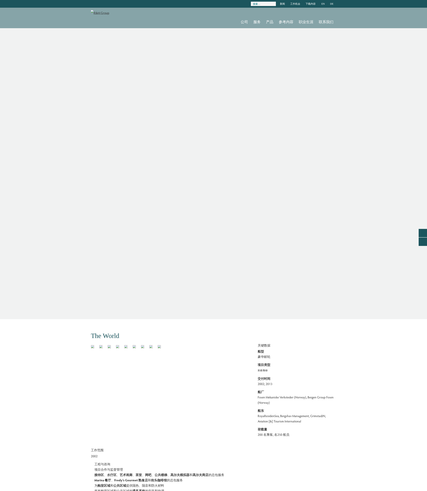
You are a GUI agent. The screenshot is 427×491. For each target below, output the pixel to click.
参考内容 (286, 22)
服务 (257, 22)
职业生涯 (306, 22)
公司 (244, 22)
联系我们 (326, 22)
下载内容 (311, 4)
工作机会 (295, 4)
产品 (269, 22)
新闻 (282, 4)
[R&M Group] (100, 12)
